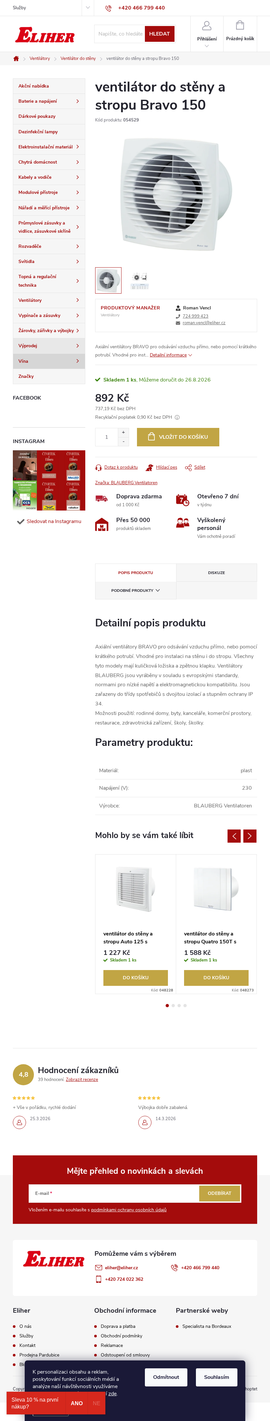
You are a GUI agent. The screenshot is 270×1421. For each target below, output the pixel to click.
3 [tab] (179, 1005)
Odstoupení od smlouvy (125, 1355)
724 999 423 (195, 316)
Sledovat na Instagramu (54, 521)
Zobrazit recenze (82, 1080)
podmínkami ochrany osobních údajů (129, 1210)
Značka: (126, 483)
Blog (24, 1364)
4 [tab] (185, 1005)
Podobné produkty (132, 590)
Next (249, 836)
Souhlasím (216, 1377)
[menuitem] (49, 86)
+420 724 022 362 (124, 1279)
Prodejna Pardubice (39, 1355)
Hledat (159, 34)
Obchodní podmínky (121, 1336)
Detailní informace (168, 355)
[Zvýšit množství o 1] (123, 432)
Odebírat (219, 1193)
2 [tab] (173, 1005)
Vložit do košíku (183, 437)
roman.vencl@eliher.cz (204, 323)
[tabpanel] (135, 924)
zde (112, 1393)
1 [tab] (167, 1005)
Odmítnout (166, 1377)
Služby (19, 8)
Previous (234, 836)
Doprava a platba (118, 1326)
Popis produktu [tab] (135, 572)
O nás (25, 1326)
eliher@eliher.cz (121, 1268)
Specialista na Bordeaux (206, 1326)
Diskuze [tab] (216, 572)
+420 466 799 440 (200, 1268)
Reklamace (112, 1345)
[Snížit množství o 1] (123, 441)
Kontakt (27, 1345)
